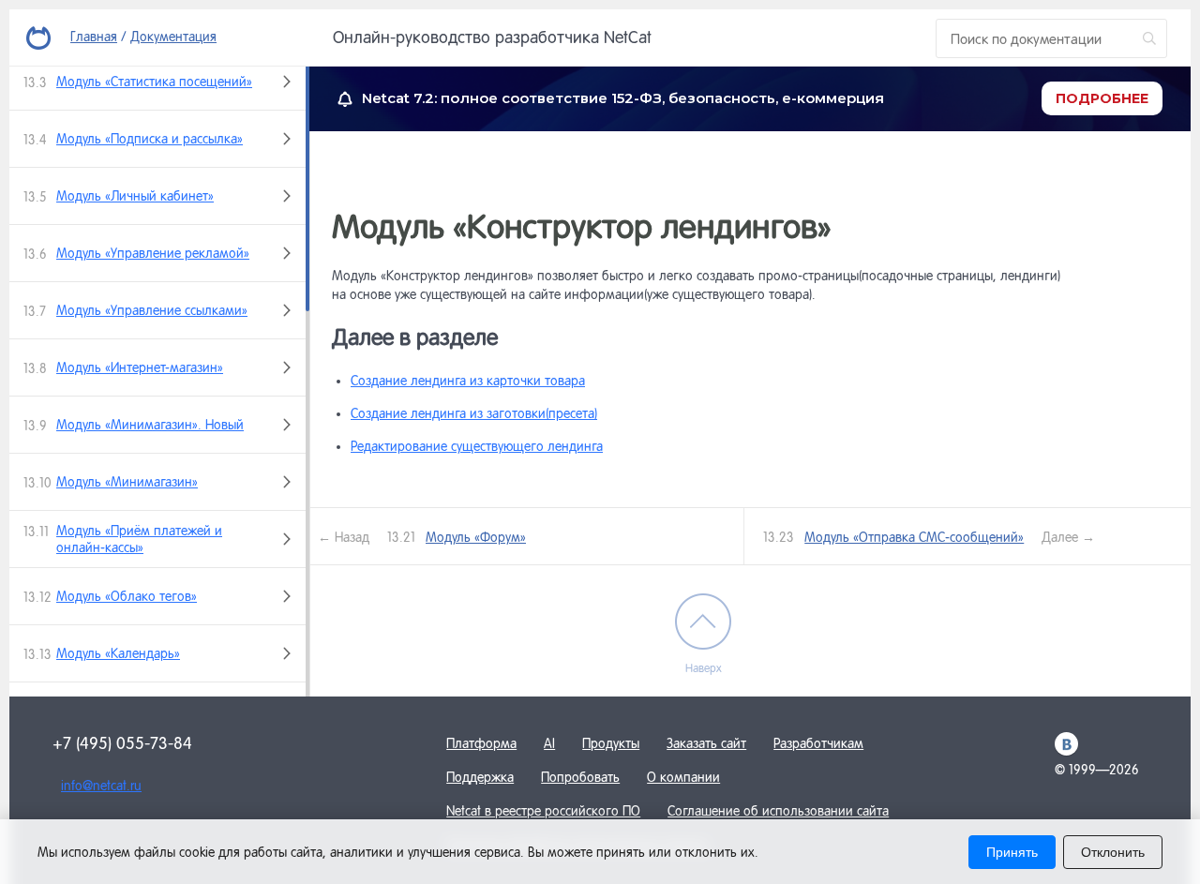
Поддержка (480, 777)
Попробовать (580, 777)
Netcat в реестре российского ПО (543, 810)
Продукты (610, 743)
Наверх (703, 668)
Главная (93, 36)
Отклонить (1113, 852)
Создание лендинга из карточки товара (468, 380)
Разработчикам (818, 743)
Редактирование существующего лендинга (477, 446)
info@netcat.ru (101, 785)
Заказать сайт (706, 743)
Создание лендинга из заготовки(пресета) (474, 413)
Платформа (481, 743)
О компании (683, 777)
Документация (173, 36)
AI (549, 743)
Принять (1012, 852)
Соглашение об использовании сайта (778, 810)
